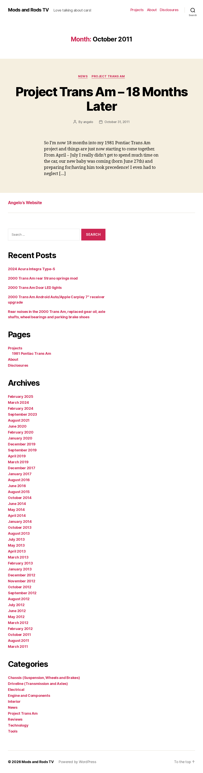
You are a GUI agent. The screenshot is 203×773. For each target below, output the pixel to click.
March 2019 (18, 462)
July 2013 (16, 539)
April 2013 (17, 551)
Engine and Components (29, 695)
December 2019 (21, 444)
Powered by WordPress (77, 762)
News (83, 76)
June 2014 (17, 504)
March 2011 (18, 646)
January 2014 (20, 521)
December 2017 (21, 468)
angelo (88, 122)
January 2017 (20, 474)
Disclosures (169, 10)
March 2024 (18, 402)
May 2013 (16, 545)
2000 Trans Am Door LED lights (35, 288)
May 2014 (16, 510)
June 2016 (17, 486)
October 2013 (20, 527)
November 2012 (21, 581)
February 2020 (21, 432)
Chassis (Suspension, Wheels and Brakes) (44, 678)
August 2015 (19, 492)
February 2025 (20, 396)
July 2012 (16, 605)
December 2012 (21, 575)
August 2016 (19, 480)
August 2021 (19, 420)
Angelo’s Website (25, 202)
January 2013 (20, 569)
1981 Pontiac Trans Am (31, 353)
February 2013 (20, 563)
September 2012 (22, 593)
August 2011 (18, 640)
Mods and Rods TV (28, 10)
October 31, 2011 (117, 122)
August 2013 (19, 533)
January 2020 (20, 438)
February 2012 (20, 629)
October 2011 (19, 635)
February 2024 (20, 408)
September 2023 (22, 414)
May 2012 (16, 617)
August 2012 (19, 599)
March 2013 (18, 557)
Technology (18, 725)
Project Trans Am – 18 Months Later (101, 99)
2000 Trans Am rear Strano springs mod (43, 278)
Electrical (16, 689)
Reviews (15, 719)
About (152, 10)
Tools (12, 731)
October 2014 (20, 498)
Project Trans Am (108, 76)
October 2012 (19, 587)
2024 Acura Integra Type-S (31, 269)
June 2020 (17, 426)
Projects (137, 10)
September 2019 (22, 450)
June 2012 (17, 611)
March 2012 (18, 623)
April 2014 (17, 515)
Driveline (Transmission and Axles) (38, 684)
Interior (14, 701)
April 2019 (17, 456)
